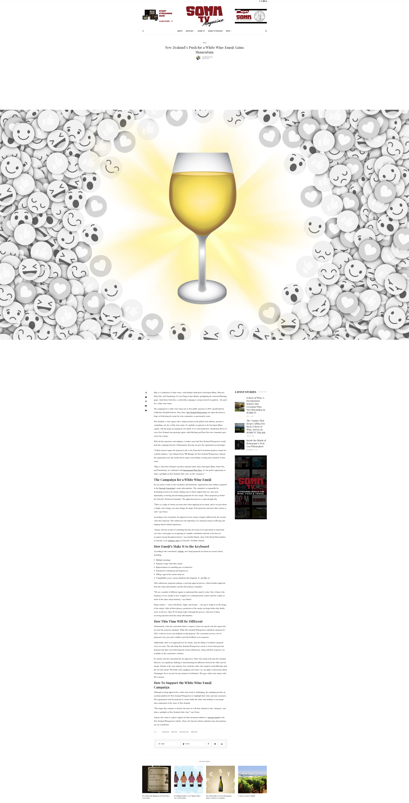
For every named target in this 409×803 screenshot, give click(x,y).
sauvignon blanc (184, 731)
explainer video (174, 540)
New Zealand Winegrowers (196, 412)
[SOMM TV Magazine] (204, 16)
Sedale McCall (208, 57)
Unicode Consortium (167, 488)
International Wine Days (192, 470)
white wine (194, 731)
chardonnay (165, 731)
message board (213, 717)
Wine (204, 42)
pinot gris (174, 731)
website (181, 551)
